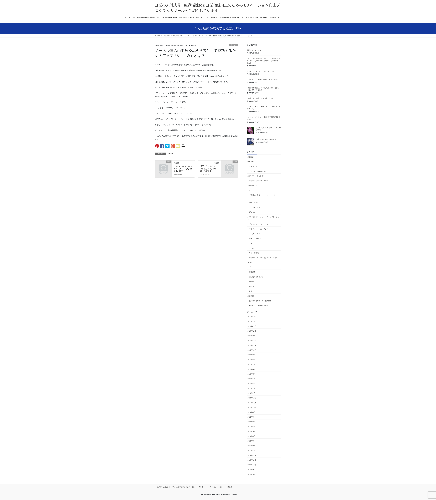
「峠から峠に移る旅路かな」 (266, 139)
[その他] (163, 165)
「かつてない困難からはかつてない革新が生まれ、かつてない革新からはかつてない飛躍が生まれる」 (263, 61)
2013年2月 (251, 388)
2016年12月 (252, 326)
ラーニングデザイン (256, 238)
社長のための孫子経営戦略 (258, 305)
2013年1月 (251, 393)
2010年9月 (251, 469)
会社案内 (202, 487)
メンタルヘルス (254, 234)
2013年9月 (251, 355)
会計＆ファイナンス (254, 50)
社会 (250, 291)
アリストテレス (254, 207)
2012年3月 (251, 441)
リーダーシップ (253, 185)
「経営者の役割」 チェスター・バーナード (264, 196)
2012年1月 (251, 450)
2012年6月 (251, 427)
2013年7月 (251, 364)
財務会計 (251, 157)
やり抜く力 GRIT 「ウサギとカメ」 (260, 71)
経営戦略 (251, 296)
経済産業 (252, 272)
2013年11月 (252, 345)
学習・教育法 (254, 253)
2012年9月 (251, 412)
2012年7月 (251, 422)
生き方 (251, 286)
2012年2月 (251, 446)
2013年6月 (251, 369)
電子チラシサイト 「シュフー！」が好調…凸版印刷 (208, 168)
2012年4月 (251, 436)
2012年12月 (252, 398)
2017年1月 (251, 321)
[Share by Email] (178, 146)
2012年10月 (252, 407)
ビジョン (252, 212)
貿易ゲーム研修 (162, 487)
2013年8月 (251, 360)
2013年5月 (251, 374)
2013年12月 (252, 340)
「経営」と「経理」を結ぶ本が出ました (261, 98)
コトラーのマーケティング (258, 181)
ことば (251, 248)
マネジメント (254, 166)
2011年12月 (252, 455)
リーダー (233, 45)
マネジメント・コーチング (258, 229)
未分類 (251, 281)
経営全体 (251, 162)
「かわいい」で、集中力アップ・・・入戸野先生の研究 (183, 168)
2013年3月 (251, 383)
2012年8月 (251, 417)
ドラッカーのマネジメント (258, 171)
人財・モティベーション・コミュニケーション (263, 218)
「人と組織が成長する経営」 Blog (183, 487)
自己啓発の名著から (256, 277)
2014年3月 (251, 336)
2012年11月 (252, 403)
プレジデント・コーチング (258, 224)
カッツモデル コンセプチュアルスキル (263, 258)
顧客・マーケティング (255, 176)
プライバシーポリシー (216, 487)
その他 (250, 262)
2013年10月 (252, 350)
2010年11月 (252, 460)
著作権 (230, 487)
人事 (250, 243)
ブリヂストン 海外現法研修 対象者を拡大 (263, 79)
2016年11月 (252, 331)
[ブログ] (229, 165)
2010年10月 (252, 465)
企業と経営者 (254, 202)
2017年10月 (252, 316)
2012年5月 (251, 431)
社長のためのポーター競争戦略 (260, 301)
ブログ (251, 267)
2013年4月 (251, 379)
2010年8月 (251, 474)
